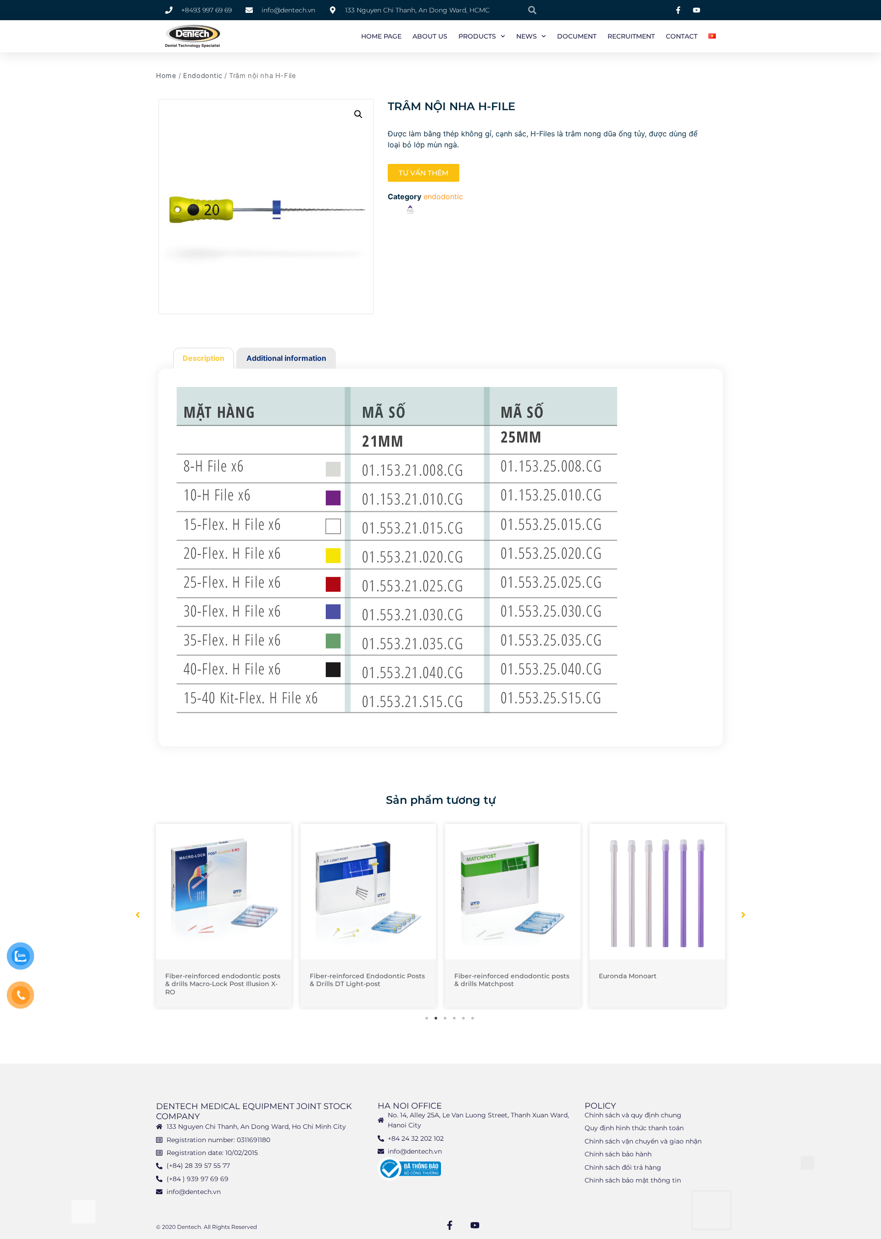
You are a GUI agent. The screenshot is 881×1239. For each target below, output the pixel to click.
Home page (381, 36)
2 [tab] (435, 1018)
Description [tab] (203, 358)
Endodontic (202, 76)
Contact (681, 36)
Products (477, 36)
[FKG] (410, 211)
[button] (358, 114)
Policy (600, 1106)
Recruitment (631, 36)
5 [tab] (463, 1018)
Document (577, 36)
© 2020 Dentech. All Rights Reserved (206, 1226)
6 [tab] (472, 1018)
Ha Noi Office (410, 1106)
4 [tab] (454, 1018)
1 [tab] (426, 1018)
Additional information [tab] (286, 358)
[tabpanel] (223, 916)
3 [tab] (445, 1018)
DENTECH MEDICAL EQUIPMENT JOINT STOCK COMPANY (254, 1111)
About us (430, 36)
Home (166, 76)
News (526, 36)
